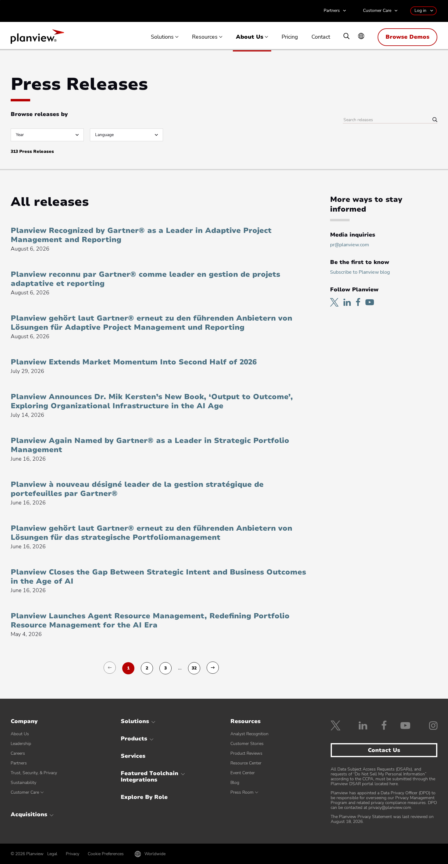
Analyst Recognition (249, 734)
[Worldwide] (361, 36)
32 (194, 668)
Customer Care (377, 10)
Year (20, 135)
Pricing (290, 37)
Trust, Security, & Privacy (34, 773)
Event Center (242, 773)
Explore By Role (144, 797)
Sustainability (23, 782)
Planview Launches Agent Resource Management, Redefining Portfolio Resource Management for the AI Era (150, 620)
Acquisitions (29, 814)
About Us (249, 37)
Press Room (242, 792)
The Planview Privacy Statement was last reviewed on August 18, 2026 (382, 819)
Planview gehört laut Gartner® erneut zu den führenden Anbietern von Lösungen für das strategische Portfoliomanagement (151, 532)
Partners (332, 10)
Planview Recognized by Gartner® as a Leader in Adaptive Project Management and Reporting (141, 235)
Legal (52, 854)
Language (104, 135)
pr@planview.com (349, 244)
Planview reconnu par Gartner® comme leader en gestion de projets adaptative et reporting (145, 278)
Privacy (72, 854)
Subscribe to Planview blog (360, 272)
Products (134, 738)
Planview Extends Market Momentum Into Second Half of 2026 (134, 362)
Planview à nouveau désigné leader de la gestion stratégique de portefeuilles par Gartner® (137, 488)
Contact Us (384, 750)
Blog (234, 782)
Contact (320, 37)
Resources (205, 37)
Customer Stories (247, 743)
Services (133, 756)
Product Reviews (246, 753)
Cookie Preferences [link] (106, 854)
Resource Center (245, 763)
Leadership (21, 743)
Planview (37, 38)
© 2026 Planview (27, 854)
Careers (18, 753)
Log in (420, 10)
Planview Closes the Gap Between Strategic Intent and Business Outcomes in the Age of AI (158, 576)
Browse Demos (407, 36)
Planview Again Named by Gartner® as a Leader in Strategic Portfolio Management (150, 445)
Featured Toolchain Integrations (149, 777)
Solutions (162, 37)
